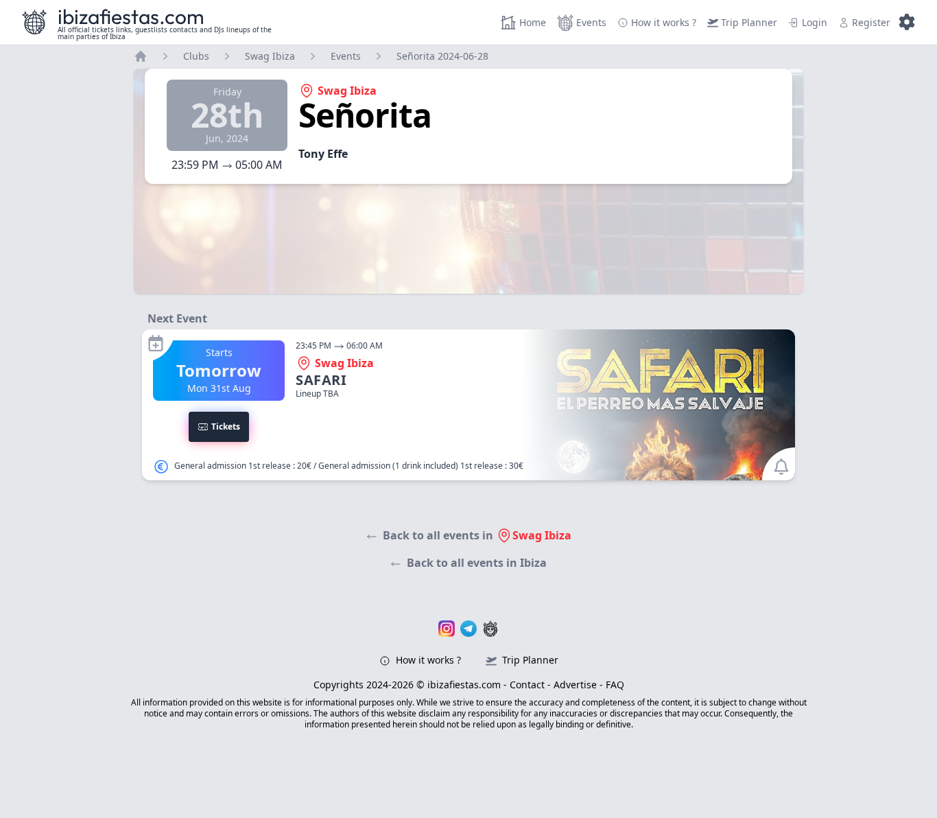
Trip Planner (749, 22)
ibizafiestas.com (131, 16)
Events (591, 22)
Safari (321, 380)
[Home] (140, 56)
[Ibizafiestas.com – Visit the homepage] (34, 22)
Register (871, 22)
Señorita (364, 115)
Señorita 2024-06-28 (442, 55)
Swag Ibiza (270, 55)
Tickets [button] (225, 426)
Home (532, 22)
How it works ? (427, 659)
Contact (527, 684)
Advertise (575, 684)
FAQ (615, 684)
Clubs (196, 55)
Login (814, 22)
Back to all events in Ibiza (477, 562)
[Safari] (468, 404)
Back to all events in (477, 535)
